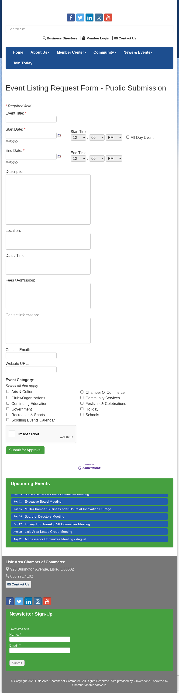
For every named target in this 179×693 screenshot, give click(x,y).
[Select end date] (59, 156)
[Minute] (97, 137)
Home (18, 52)
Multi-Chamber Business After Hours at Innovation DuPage (68, 505)
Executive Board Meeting (43, 497)
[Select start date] (59, 135)
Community (103, 52)
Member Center (70, 52)
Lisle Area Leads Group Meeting (48, 527)
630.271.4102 (21, 576)
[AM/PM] (114, 137)
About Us (39, 52)
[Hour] (79, 137)
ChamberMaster (83, 685)
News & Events (137, 52)
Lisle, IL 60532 (42, 569)
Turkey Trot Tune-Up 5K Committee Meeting (57, 520)
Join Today (22, 63)
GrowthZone (142, 681)
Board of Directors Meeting (44, 512)
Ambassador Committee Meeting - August (55, 535)
